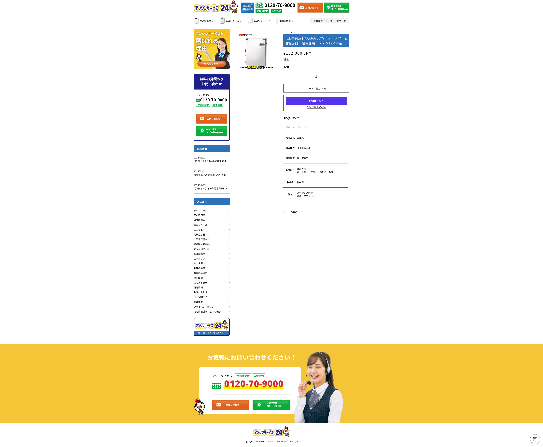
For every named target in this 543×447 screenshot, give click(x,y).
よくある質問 (200, 282)
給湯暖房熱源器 (202, 244)
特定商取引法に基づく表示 (207, 311)
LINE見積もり (201, 297)
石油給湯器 (199, 253)
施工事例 (198, 263)
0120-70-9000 (279, 5)
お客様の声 (199, 268)
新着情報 (198, 287)
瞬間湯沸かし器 (202, 249)
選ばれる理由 (200, 273)
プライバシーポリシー (205, 306)
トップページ (200, 210)
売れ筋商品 (199, 215)
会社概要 (318, 21)
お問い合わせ (312, 7)
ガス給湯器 (205, 20)
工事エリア (199, 258)
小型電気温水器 (202, 239)
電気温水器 (285, 20)
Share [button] (292, 211)
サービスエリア (338, 21)
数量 (286, 67)
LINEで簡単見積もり (339, 8)
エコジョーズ (232, 20)
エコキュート (260, 20)
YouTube (198, 277)
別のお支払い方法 (316, 106)
